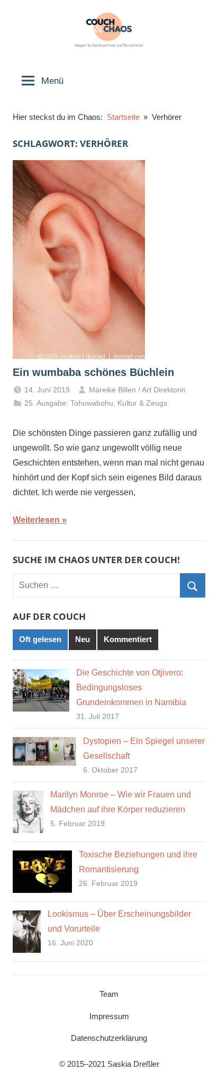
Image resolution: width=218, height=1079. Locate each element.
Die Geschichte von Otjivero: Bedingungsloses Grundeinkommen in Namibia (131, 687)
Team (109, 993)
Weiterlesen (36, 519)
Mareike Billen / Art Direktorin (137, 389)
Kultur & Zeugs (142, 403)
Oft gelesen (40, 639)
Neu (82, 639)
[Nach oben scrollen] (198, 1059)
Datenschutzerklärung (109, 1037)
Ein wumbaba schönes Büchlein (93, 372)
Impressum (109, 1016)
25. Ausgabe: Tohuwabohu (68, 403)
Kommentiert (128, 639)
